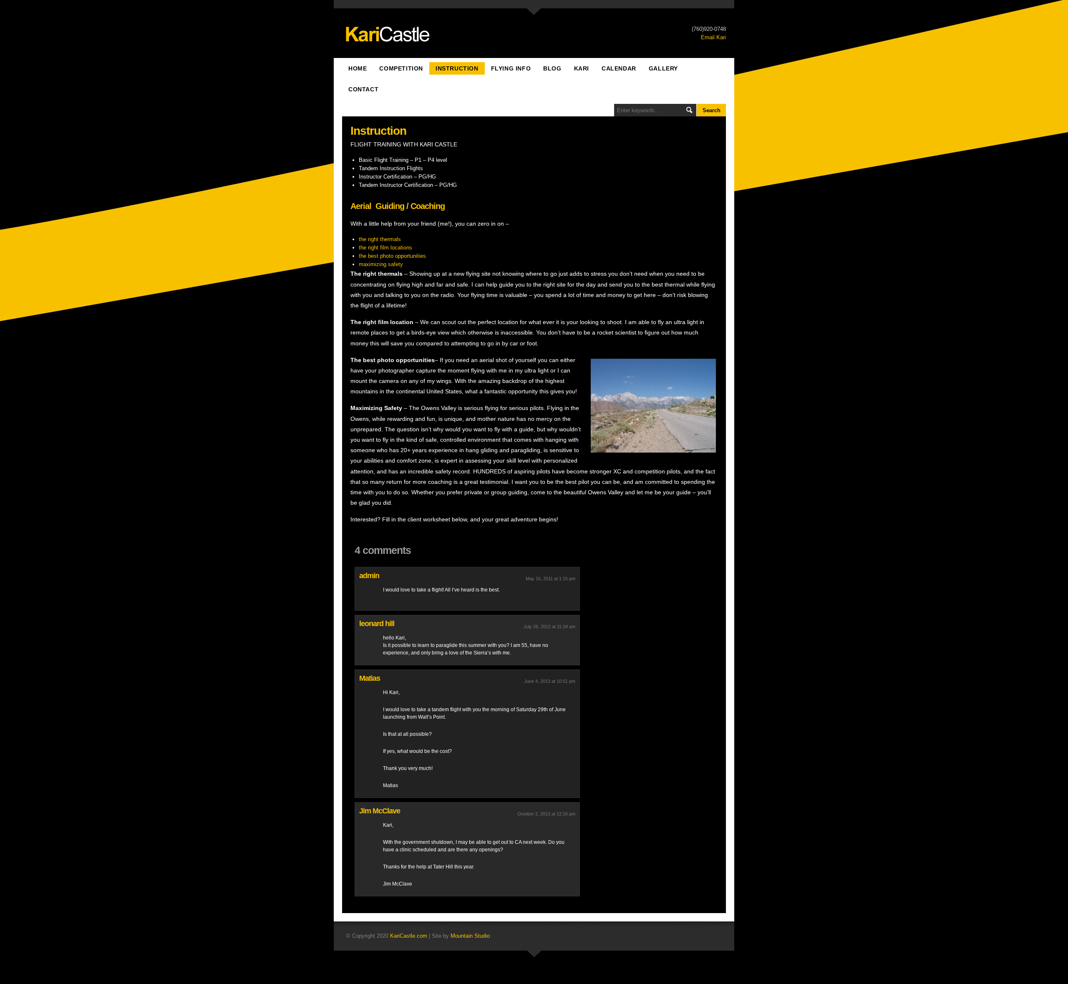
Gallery (663, 68)
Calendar (619, 68)
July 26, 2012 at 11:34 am (549, 626)
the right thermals (380, 239)
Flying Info (511, 68)
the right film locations (385, 247)
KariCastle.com (408, 936)
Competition (401, 68)
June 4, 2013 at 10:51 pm (549, 681)
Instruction (457, 68)
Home (357, 68)
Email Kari (713, 37)
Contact (363, 89)
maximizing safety (381, 264)
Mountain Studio (470, 936)
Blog (552, 68)
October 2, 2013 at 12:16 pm (546, 813)
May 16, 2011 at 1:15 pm (550, 578)
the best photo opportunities (392, 256)
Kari (581, 68)
